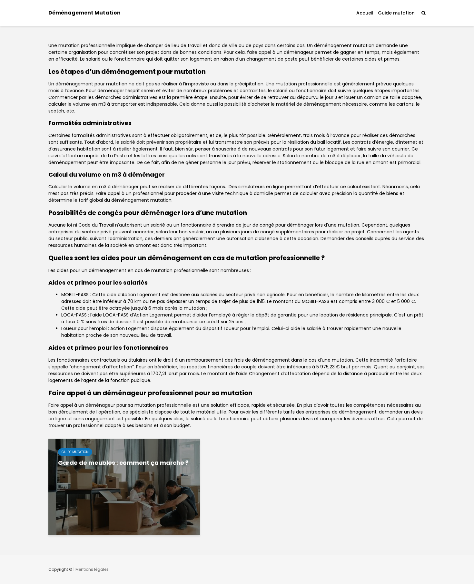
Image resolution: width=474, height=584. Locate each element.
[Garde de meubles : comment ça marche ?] (124, 486)
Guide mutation (396, 13)
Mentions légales (92, 569)
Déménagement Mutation (84, 12)
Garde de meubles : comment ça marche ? (123, 463)
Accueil (364, 13)
